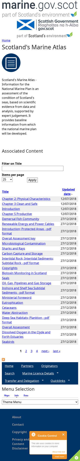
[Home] (40, 10)
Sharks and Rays (13, 248)
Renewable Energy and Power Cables (28, 224)
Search (10, 373)
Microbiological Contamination (24, 243)
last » (56, 351)
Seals (5, 278)
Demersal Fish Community (20, 219)
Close (63, 434)
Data (26, 395)
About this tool (58, 452)
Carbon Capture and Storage (22, 253)
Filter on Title (12, 164)
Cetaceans (9, 308)
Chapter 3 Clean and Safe (19, 204)
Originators (49, 366)
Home (6, 40)
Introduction (11, 209)
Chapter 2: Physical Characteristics (26, 199)
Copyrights (9, 268)
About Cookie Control (33, 434)
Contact (18, 424)
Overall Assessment (16, 327)
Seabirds (8, 342)
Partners (27, 366)
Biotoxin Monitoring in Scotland (24, 273)
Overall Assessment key (18, 238)
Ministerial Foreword (16, 298)
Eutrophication (12, 303)
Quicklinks (56, 381)
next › (45, 351)
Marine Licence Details (36, 373)
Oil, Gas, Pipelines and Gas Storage (26, 283)
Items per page (13, 175)
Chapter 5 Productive (17, 214)
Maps (6, 395)
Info (17, 395)
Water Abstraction (15, 313)
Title (5, 192)
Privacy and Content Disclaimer (20, 443)
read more (59, 456)
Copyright (19, 432)
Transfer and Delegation (20, 381)
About (16, 417)
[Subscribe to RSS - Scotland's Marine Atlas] (3, 360)
